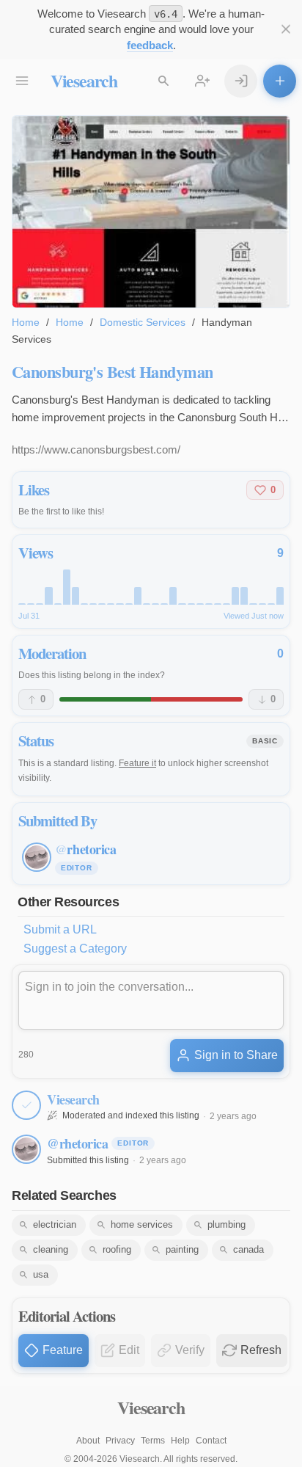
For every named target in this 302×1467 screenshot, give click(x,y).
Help (180, 1440)
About (88, 1440)
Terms (153, 1440)
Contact (211, 1440)
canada (248, 1249)
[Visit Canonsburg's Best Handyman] (151, 211)
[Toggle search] (163, 81)
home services (142, 1224)
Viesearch (84, 80)
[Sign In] (240, 81)
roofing (117, 1249)
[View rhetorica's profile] (26, 1149)
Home (26, 322)
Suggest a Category (75, 948)
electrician (54, 1224)
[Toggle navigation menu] (22, 81)
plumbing (226, 1224)
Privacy (120, 1440)
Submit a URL (60, 929)
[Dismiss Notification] (285, 29)
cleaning (50, 1249)
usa (40, 1274)
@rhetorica (77, 1143)
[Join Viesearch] (202, 81)
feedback (150, 45)
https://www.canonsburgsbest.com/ (96, 449)
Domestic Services (142, 322)
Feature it (137, 763)
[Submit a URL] (279, 81)
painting (182, 1249)
